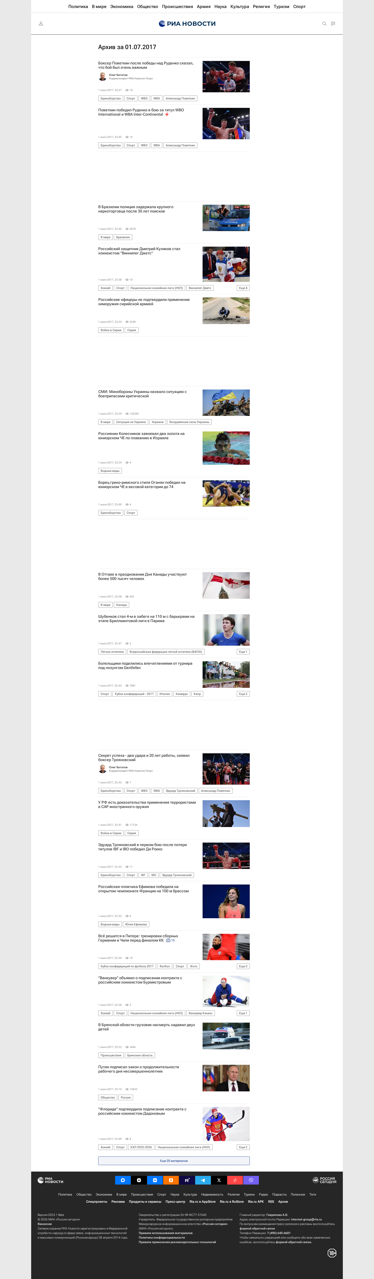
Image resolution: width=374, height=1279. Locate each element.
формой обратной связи (257, 1228)
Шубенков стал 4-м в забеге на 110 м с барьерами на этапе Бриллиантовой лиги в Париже (146, 618)
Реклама (118, 1202)
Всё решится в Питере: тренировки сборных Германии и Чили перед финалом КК (138, 938)
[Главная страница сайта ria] (187, 24)
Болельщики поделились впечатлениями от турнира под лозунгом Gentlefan (145, 665)
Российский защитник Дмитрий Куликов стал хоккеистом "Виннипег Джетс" (139, 251)
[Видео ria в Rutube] (187, 1180)
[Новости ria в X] (219, 1180)
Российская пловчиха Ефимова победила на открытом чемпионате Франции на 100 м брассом (143, 889)
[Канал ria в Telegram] (203, 1180)
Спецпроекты (96, 1202)
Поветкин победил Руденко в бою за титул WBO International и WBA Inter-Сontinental (141, 112)
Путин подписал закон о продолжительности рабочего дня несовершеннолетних (138, 1069)
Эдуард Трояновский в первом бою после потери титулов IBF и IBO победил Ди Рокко (142, 847)
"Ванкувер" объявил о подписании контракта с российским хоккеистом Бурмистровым (140, 980)
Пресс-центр (175, 1202)
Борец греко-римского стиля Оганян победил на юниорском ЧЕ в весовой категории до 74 (141, 484)
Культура (190, 1194)
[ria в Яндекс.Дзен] (139, 1180)
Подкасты (279, 1194)
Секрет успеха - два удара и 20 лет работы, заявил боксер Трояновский (144, 757)
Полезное (298, 1194)
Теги (313, 1194)
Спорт (161, 1194)
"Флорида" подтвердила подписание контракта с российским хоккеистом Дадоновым (142, 1111)
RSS (271, 1202)
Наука (175, 1194)
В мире (121, 1194)
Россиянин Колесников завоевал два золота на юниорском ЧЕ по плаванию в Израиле (141, 435)
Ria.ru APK (256, 1202)
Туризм (249, 1194)
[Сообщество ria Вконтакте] (155, 1180)
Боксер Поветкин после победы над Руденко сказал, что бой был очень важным (145, 65)
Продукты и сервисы (145, 1202)
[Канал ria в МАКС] (123, 1180)
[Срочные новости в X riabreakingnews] (235, 1180)
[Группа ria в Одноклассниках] (171, 1180)
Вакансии (45, 1224)
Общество (84, 1194)
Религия (234, 1194)
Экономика (104, 1194)
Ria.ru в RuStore (232, 1202)
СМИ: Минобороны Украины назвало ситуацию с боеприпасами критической (142, 394)
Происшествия (142, 1194)
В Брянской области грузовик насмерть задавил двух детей (146, 1027)
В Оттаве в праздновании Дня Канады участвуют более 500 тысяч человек (142, 576)
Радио (263, 1194)
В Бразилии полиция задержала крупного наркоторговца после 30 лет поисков (135, 209)
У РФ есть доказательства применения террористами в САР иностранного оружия (147, 804)
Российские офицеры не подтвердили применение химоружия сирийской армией (144, 301)
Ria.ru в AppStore (203, 1202)
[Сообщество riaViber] (251, 1180)
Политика (65, 1194)
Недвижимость (212, 1194)
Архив (283, 1202)
